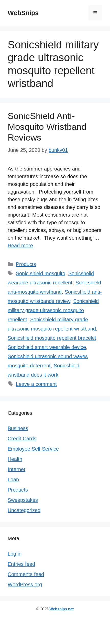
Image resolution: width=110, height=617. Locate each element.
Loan (13, 479)
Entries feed (21, 564)
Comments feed (26, 574)
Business (18, 428)
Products (26, 264)
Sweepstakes (23, 500)
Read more (20, 245)
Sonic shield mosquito (40, 273)
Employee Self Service (33, 449)
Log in (14, 554)
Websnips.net (61, 609)
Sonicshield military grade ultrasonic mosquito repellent (53, 310)
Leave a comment (36, 384)
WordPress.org (25, 584)
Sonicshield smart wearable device (47, 347)
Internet (16, 469)
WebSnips (23, 12)
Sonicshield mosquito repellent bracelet (52, 338)
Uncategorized (24, 510)
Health (15, 459)
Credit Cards (22, 438)
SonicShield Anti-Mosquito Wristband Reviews (47, 126)
